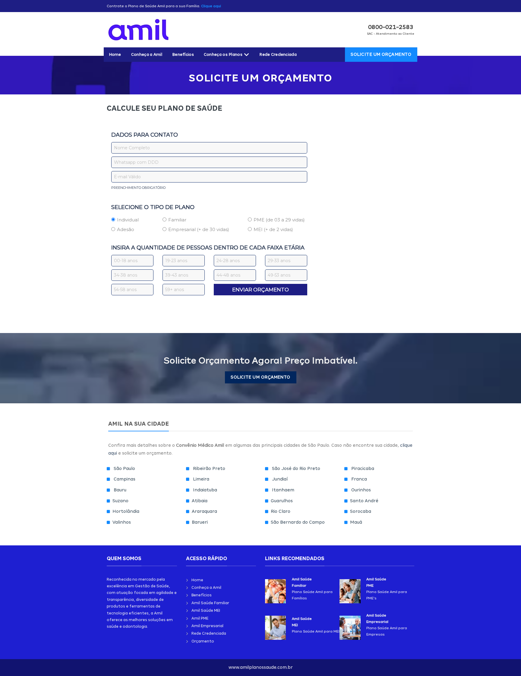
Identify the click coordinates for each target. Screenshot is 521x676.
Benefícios (183, 54)
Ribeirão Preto (209, 468)
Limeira (201, 479)
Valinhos (121, 522)
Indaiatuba (205, 489)
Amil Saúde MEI (205, 610)
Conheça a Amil (146, 54)
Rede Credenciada (278, 54)
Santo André (364, 500)
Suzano (120, 500)
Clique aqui (211, 6)
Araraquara (204, 511)
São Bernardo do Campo (298, 522)
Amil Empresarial (207, 626)
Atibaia (199, 500)
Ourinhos (361, 489)
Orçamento (202, 641)
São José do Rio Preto (296, 468)
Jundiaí (280, 479)
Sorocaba (360, 511)
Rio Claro (280, 511)
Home (115, 54)
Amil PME (199, 618)
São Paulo (124, 468)
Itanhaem (283, 489)
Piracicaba (362, 468)
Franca (359, 479)
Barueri (200, 522)
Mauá (356, 522)
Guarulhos (282, 500)
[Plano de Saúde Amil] (155, 29)
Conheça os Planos (223, 54)
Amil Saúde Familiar (210, 603)
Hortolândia (125, 511)
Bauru (120, 489)
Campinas (124, 479)
